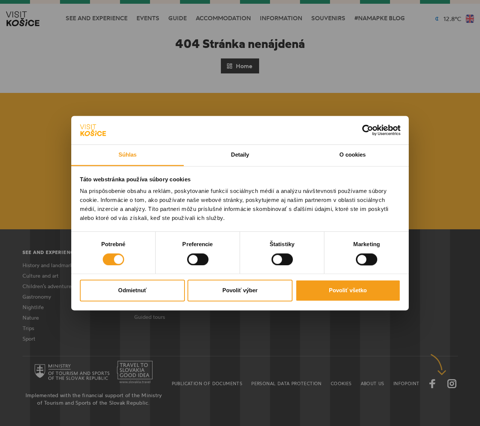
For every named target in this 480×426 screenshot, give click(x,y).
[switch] (197, 259)
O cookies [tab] (352, 155)
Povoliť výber (240, 290)
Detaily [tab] (240, 155)
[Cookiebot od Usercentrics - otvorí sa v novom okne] (367, 130)
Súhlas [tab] (127, 155)
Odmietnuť (132, 290)
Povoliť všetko (348, 290)
